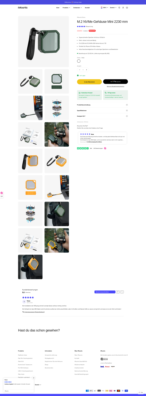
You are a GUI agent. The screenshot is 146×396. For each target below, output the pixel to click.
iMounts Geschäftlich (81, 361)
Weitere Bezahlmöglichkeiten (115, 86)
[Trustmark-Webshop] (114, 359)
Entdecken (76, 7)
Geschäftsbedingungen (82, 374)
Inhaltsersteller (79, 368)
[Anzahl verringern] (79, 70)
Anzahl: (79, 66)
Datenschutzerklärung (81, 371)
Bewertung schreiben (102, 292)
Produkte (65, 7)
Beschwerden (49, 368)
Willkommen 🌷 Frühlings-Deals (73, 2)
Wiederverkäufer (80, 364)
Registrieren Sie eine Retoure (54, 361)
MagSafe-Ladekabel (24, 377)
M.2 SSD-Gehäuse (23, 368)
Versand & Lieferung (51, 355)
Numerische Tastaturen (25, 364)
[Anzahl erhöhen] (86, 70)
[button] (81, 26)
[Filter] (118, 292)
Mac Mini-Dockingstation (25, 358)
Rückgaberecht (49, 358)
